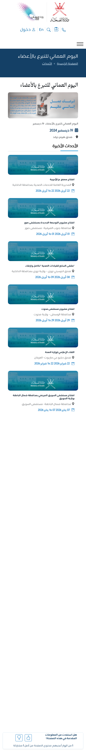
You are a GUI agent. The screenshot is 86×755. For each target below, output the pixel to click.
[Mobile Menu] (80, 44)
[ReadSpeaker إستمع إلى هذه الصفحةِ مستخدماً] (77, 69)
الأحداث (47, 64)
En (41, 29)
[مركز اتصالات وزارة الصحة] (64, 29)
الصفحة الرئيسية (67, 64)
